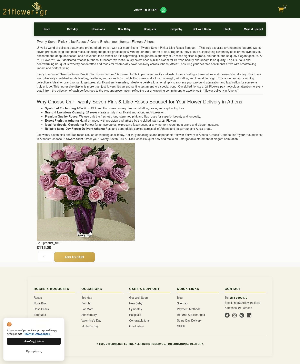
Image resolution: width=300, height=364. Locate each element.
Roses (46, 29)
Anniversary (89, 315)
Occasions (98, 29)
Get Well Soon (202, 29)
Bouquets (150, 29)
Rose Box (40, 303)
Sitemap (182, 303)
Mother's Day (90, 326)
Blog (180, 297)
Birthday (72, 29)
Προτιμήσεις (34, 351)
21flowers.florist (73, 139)
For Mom (87, 309)
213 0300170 (238, 297)
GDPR (181, 326)
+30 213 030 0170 (145, 10)
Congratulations (139, 320)
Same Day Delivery (189, 320)
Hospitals (135, 315)
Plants (227, 29)
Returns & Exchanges (191, 315)
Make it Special (253, 29)
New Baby (124, 29)
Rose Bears (41, 309)
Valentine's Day (91, 320)
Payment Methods (188, 309)
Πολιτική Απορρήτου (37, 333)
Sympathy (176, 29)
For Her (86, 303)
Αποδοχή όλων (34, 341)
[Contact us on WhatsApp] (163, 10)
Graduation (136, 326)
